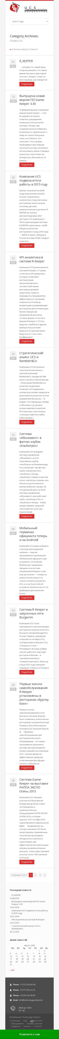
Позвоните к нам (29, 1034)
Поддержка (16, 1026)
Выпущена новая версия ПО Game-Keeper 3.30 (32, 100)
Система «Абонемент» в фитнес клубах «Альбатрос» (30, 440)
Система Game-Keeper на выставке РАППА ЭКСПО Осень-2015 (33, 785)
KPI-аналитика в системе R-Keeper (32, 259)
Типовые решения (34, 1023)
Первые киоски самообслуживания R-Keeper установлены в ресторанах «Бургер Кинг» (34, 694)
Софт (25, 1021)
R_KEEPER (26, 61)
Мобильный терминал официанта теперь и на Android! (33, 534)
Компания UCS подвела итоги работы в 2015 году (33, 180)
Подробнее (26, 84)
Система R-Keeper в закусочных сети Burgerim (33, 613)
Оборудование (17, 1023)
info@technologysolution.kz (31, 1000)
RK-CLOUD (38, 1021)
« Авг (12, 970)
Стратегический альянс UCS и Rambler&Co (31, 357)
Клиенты (27, 1026)
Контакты (38, 1026)
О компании (15, 1021)
